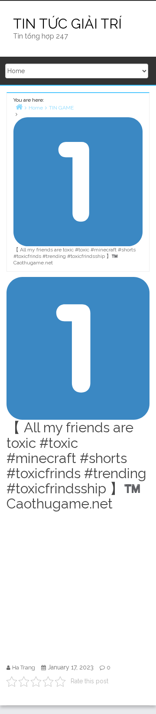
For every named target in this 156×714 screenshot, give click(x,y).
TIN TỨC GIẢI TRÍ (67, 24)
